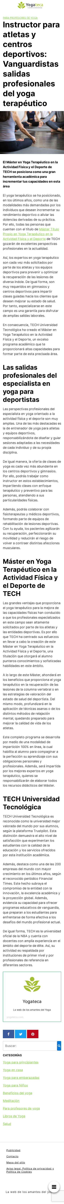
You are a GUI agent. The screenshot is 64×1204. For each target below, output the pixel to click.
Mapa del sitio (15, 1162)
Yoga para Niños (15, 1085)
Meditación (11, 1101)
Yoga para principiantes (20, 1062)
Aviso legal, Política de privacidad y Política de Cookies (30, 1170)
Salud (7, 1124)
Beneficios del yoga (17, 1093)
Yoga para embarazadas (21, 1078)
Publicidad (13, 1150)
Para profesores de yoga (20, 17)
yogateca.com (15, 1017)
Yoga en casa (13, 1070)
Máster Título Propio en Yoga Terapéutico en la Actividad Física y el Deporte (31, 234)
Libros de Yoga (14, 1116)
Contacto (12, 1156)
